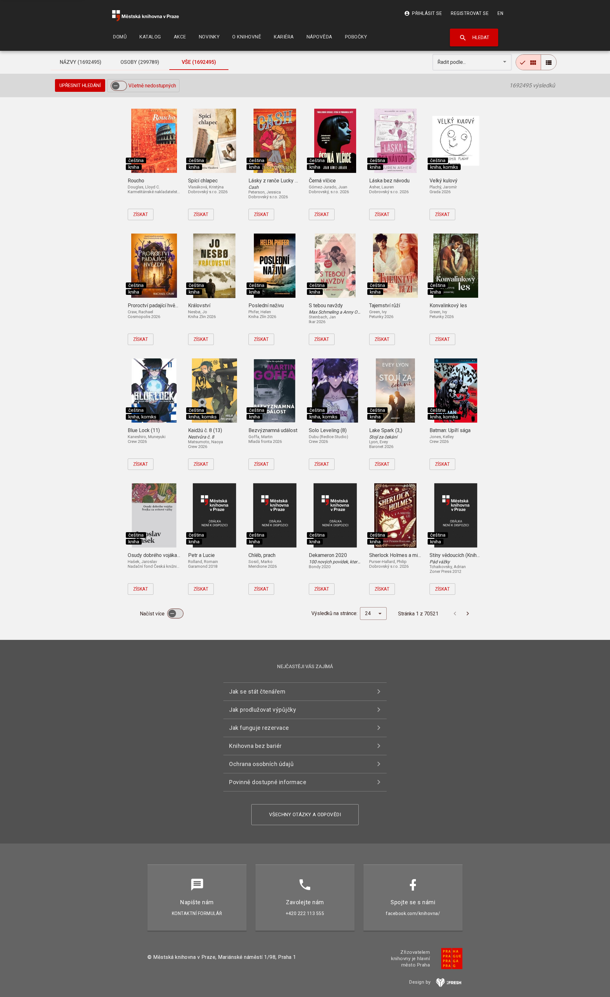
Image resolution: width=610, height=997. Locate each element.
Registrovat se (470, 13)
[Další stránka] (467, 613)
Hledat (474, 38)
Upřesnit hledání (80, 85)
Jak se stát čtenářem (257, 691)
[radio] (528, 62)
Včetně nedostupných (152, 86)
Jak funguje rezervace (259, 727)
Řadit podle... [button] (452, 62)
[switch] (119, 86)
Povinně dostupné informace (267, 782)
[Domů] (145, 16)
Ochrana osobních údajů (261, 764)
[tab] (80, 62)
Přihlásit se (423, 13)
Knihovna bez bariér (255, 746)
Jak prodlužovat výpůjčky (262, 709)
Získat (140, 214)
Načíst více (153, 614)
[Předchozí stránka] (455, 613)
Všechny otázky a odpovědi (305, 814)
